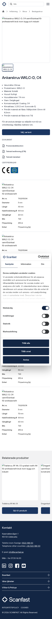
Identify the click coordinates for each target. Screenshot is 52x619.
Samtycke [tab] (9, 264)
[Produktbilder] (26, 44)
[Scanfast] (3, 11)
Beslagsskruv (37, 11)
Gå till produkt (20, 511)
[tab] (7, 68)
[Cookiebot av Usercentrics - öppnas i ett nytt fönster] (38, 257)
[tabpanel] (26, 40)
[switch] (45, 316)
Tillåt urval (26, 351)
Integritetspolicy (10, 607)
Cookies (24, 607)
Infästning (13, 11)
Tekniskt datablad (13, 157)
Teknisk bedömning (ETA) (16, 151)
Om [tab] (42, 264)
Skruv (24, 11)
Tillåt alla (26, 343)
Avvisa (26, 360)
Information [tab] (26, 264)
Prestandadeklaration (14, 146)
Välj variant (26, 132)
